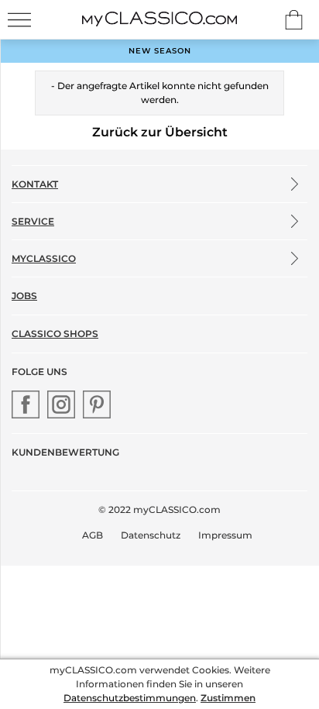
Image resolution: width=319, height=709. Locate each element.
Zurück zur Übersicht (160, 132)
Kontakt (35, 184)
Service (33, 221)
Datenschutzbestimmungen (129, 698)
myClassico (44, 258)
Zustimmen (228, 698)
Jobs (24, 295)
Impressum (225, 535)
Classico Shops (55, 333)
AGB (92, 535)
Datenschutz (150, 535)
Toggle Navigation (19, 19)
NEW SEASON (160, 51)
